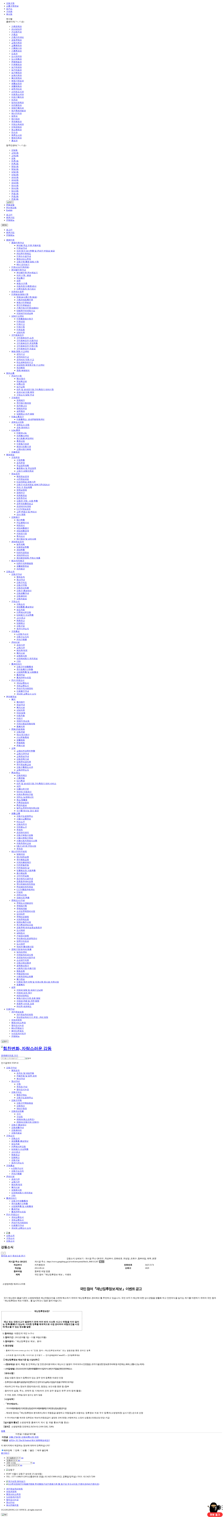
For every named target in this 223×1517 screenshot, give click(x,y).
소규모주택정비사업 (26, 911)
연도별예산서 (23, 523)
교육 (13, 748)
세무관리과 (16, 89)
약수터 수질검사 (24, 792)
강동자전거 (22, 824)
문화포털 (10, 205)
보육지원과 (16, 75)
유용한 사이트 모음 (25, 1004)
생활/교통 (15, 813)
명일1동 (15, 166)
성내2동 (15, 180)
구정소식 (15, 601)
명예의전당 (22, 408)
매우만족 (8, 1450)
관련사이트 (22, 895)
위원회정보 (22, 495)
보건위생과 (16, 67)
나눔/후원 (15, 430)
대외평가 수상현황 (25, 615)
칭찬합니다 (22, 406)
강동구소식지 (23, 637)
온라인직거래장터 (25, 688)
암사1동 (15, 185)
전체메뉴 (10, 220)
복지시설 (21, 653)
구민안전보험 (23, 876)
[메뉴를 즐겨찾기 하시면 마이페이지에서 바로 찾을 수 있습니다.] (2, 1253)
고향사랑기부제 (24, 449)
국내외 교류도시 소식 (26, 694)
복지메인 (21, 702)
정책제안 (21, 400)
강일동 (14, 150)
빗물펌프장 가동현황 (26, 870)
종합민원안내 (17, 243)
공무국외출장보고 (25, 504)
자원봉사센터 (23, 436)
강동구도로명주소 (25, 816)
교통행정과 (16, 45)
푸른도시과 (16, 135)
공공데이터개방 (24, 506)
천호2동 (15, 196)
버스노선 (21, 821)
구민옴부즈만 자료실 (26, 349)
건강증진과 (16, 32)
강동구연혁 (22, 585)
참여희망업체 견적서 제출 (28, 558)
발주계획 (21, 544)
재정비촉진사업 (24, 922)
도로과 (14, 54)
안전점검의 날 (23, 868)
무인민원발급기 (24, 305)
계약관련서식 (23, 555)
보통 (25, 1450)
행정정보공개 (23, 476)
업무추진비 (22, 498)
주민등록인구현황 (25, 669)
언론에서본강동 (24, 612)
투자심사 (21, 536)
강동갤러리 (22, 596)
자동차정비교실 (24, 843)
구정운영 (15, 457)
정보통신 (21, 278)
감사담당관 (16, 29)
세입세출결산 (23, 528)
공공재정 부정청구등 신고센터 (30, 365)
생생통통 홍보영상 (25, 607)
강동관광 (21, 732)
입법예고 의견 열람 (25, 414)
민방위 (20, 892)
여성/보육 (21, 713)
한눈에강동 (11, 208)
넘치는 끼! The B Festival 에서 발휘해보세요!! (29, 1440)
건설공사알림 (23, 936)
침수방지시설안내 (25, 879)
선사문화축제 (23, 737)
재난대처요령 (23, 857)
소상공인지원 (23, 960)
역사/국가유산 (23, 735)
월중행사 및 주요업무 (26, 468)
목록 (3, 1431)
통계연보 (21, 675)
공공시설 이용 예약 (25, 392)
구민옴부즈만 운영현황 (27, 343)
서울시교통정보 (24, 819)
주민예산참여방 (24, 403)
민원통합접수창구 (25, 319)
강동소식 (21, 604)
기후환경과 (16, 51)
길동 (13, 158)
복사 (102, 1261)
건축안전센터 (17, 37)
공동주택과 (16, 40)
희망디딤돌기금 (24, 446)
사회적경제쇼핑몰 (25, 976)
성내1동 (15, 177)
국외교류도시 (23, 686)
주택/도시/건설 (18, 900)
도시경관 (21, 944)
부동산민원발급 (24, 302)
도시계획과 (16, 59)
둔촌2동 (15, 164)
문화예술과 (16, 62)
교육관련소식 (23, 770)
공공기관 (21, 645)
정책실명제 (22, 490)
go (22, 1458)
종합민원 (10, 240)
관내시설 (15, 642)
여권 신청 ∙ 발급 (24, 275)
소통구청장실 (12, 6)
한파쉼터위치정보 (25, 887)
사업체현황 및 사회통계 (27, 672)
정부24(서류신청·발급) (27, 297)
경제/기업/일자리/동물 (21, 949)
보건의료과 (16, 70)
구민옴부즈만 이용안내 (27, 340)
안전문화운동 (23, 865)
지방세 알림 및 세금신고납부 (30, 990)
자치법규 (21, 569)
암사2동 (15, 188)
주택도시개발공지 (25, 903)
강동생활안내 (23, 593)
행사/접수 (21, 379)
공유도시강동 (17, 422)
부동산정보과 (17, 81)
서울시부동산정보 (25, 838)
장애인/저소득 (23, 721)
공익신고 (21, 354)
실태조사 (21, 933)
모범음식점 (22, 656)
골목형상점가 (23, 966)
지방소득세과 (17, 124)
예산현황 (21, 520)
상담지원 (21, 332)
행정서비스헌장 (24, 259)
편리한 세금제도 (24, 1006)
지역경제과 (16, 127)
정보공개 (15, 474)
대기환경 (21, 781)
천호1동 (15, 194)
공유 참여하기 (23, 427)
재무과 (14, 116)
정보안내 (21, 705)
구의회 (9, 11)
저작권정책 (16, 1020)
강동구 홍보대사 (24, 590)
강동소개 (10, 571)
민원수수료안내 (24, 256)
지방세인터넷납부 (25, 313)
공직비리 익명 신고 (25, 359)
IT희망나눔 (22, 433)
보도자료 (21, 610)
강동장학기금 (23, 759)
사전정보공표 (23, 479)
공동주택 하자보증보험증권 (29, 927)
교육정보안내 (23, 756)
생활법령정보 (23, 566)
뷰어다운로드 (17, 1031)
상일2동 (15, 175)
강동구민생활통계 (25, 667)
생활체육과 (16, 86)
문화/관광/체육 (18, 729)
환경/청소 (15, 773)
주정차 (20, 830)
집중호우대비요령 (25, 881)
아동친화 (21, 715)
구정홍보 (15, 631)
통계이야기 (16, 664)
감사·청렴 (21, 514)
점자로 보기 (6, 1256)
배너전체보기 (17, 1028)
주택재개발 (22, 908)
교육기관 (21, 648)
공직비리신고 (23, 357)
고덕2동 (15, 156)
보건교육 (21, 387)
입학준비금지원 (24, 762)
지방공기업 (22, 533)
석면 (19, 786)
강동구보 (21, 626)
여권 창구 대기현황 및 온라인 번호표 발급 (36, 251)
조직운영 (21, 463)
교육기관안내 (23, 754)
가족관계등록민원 (25, 300)
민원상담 (21, 321)
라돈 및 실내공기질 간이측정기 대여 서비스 (36, 783)
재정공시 (21, 525)
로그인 (9, 215)
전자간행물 (22, 639)
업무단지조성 (23, 941)
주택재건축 (22, 906)
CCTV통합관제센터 (26, 889)
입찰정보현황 (23, 547)
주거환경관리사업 (25, 925)
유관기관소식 (23, 629)
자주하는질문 (17, 292)
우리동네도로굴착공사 (27, 938)
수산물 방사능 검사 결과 (28, 811)
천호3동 (15, 199)
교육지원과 (16, 43)
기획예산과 (16, 48)
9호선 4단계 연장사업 (26, 846)
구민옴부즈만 (17, 335)
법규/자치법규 (17, 561)
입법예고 (21, 623)
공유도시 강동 (23, 425)
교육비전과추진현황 (26, 751)
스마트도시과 (17, 92)
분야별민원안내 (18, 270)
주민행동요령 (23, 860)
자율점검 (15, 452)
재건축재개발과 (18, 111)
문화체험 (21, 743)
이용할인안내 (23, 691)
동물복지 (21, 985)
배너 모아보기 (23, 264)
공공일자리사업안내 (26, 957)
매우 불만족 (42, 1450)
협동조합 (21, 971)
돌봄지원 (21, 726)
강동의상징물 (23, 588)
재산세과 (15, 119)
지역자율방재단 (24, 862)
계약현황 (21, 550)
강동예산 (15, 517)
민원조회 (21, 330)
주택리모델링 (23, 917)
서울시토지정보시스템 (27, 841)
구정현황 (21, 460)
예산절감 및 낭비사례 (26, 539)
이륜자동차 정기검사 (26, 289)
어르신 (20, 718)
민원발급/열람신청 (19, 294)
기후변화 (21, 778)
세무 (19, 281)
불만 (32, 1450)
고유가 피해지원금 (25, 471)
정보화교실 (22, 381)
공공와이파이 (23, 832)
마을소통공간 (17, 417)
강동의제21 (22, 775)
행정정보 (10, 455)
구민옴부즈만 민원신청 (27, 346)
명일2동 (15, 169)
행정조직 (21, 577)
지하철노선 (22, 827)
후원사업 (21, 441)
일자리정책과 (17, 102)
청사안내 (21, 580)
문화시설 (21, 745)
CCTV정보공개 (23, 509)
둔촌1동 (15, 161)
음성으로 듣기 (18, 1256)
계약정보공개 (17, 542)
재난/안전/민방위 (19, 851)
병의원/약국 (22, 650)
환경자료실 (22, 805)
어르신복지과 (17, 97)
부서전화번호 (12, 1505)
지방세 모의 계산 (24, 993)
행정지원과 (16, 138)
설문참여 (21, 411)
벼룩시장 (21, 384)
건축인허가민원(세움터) (27, 308)
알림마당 (21, 854)
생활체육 (21, 740)
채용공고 (21, 620)
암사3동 (15, 191)
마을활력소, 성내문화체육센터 (30, 419)
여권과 (14, 100)
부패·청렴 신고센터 (20, 351)
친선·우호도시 (17, 680)
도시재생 (21, 930)
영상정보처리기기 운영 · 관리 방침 (32, 1017)
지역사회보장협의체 (26, 724)
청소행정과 (16, 130)
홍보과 (14, 141)
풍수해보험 (22, 873)
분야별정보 (11, 696)
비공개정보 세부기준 (26, 482)
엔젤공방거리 (23, 974)
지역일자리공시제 (25, 955)
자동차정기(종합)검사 (26, 286)
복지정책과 (16, 78)
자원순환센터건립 (25, 794)
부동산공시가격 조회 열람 (28, 998)
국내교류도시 (23, 683)
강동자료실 (22, 599)
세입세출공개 (23, 531)
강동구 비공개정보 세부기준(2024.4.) (33, 484)
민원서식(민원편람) (20, 267)
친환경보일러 (23, 802)
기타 (19, 661)
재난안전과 (16, 113)
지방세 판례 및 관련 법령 (28, 1001)
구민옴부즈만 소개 (25, 338)
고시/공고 (21, 618)
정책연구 (21, 493)
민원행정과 (16, 64)
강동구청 (10, 3)
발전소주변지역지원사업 (28, 808)
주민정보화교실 (24, 764)
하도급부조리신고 (25, 362)
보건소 (9, 9)
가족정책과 (16, 26)
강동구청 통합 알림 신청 (28, 262)
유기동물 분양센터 (25, 438)
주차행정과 (16, 121)
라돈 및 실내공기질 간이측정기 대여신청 (35, 389)
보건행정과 (16, 73)
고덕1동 (15, 153)
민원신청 (21, 327)
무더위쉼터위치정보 (26, 884)
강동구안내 (16, 574)
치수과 (14, 132)
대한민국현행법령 (25, 563)
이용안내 (10, 1009)
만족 (17, 1450)
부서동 (9, 14)
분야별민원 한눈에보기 (27, 273)
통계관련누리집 (24, 677)
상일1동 (15, 172)
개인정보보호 (17, 1012)
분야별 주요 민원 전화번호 (29, 245)
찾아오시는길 (17, 1025)
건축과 (14, 35)
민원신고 (21, 324)
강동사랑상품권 (24, 963)
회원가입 (10, 217)
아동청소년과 (17, 94)
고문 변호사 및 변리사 (27, 512)
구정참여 (15, 398)
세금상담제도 (23, 995)
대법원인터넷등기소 (26, 311)
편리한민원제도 (24, 253)
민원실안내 (22, 248)
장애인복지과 (17, 108)
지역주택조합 (23, 919)
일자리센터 (22, 952)
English (9, 210)
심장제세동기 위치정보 (27, 658)
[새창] (15, 1481)
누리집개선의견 (18, 1033)
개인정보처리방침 (25, 1014)
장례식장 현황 (23, 898)
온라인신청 (16, 376)
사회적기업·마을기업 (26, 968)
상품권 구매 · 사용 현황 (27, 501)
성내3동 (15, 183)
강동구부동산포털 (25, 835)
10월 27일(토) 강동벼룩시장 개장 (24, 1437)
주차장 (20, 849)
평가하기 (5, 1453)
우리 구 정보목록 (24, 487)
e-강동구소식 (22, 634)
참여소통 (10, 373)
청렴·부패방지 (23, 370)
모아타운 (21, 914)
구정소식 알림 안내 (25, 395)
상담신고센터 (17, 316)
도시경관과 (16, 56)
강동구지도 (22, 582)
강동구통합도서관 (25, 767)
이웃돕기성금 (23, 444)
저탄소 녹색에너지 (25, 797)
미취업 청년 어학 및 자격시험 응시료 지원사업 (38, 982)
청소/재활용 (22, 800)
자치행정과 (16, 105)
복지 (13, 699)
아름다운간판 (23, 789)
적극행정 (21, 368)
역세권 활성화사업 (25, 947)
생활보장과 (16, 83)
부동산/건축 (22, 283)
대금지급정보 (23, 552)
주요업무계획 (23, 465)
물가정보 (21, 979)
